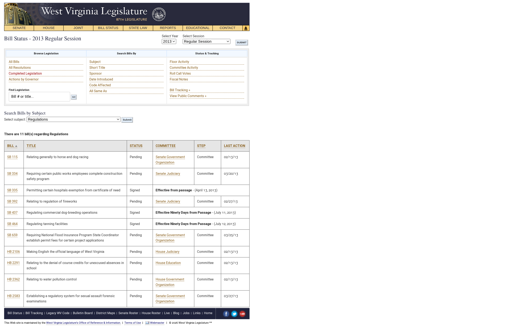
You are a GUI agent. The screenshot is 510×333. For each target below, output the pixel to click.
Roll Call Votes (180, 73)
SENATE (19, 28)
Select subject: (15, 119)
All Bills (14, 62)
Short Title (97, 68)
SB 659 (12, 235)
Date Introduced (101, 79)
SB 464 (12, 224)
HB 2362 (13, 279)
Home (208, 313)
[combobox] (39, 96)
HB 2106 (13, 252)
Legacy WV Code (57, 313)
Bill (10, 146)
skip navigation (161, 4)
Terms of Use (132, 322)
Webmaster (157, 322)
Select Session (193, 36)
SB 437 (12, 213)
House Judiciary (167, 252)
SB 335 (12, 190)
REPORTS (168, 28)
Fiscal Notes (179, 79)
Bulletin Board (83, 313)
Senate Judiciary (168, 174)
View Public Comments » (188, 96)
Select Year (170, 36)
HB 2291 (13, 263)
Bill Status (15, 313)
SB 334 (12, 174)
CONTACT (227, 28)
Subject (95, 62)
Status (136, 146)
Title (31, 146)
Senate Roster (128, 313)
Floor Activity (179, 62)
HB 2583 (13, 296)
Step (201, 146)
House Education (168, 263)
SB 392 (12, 201)
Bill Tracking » (180, 90)
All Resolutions (20, 68)
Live (167, 313)
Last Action (234, 146)
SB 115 (12, 157)
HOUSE (49, 28)
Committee (166, 146)
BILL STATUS (108, 28)
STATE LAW (138, 28)
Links (197, 313)
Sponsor (95, 73)
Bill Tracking (34, 313)
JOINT (78, 28)
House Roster (151, 313)
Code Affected (100, 85)
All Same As (98, 91)
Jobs (186, 313)
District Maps (105, 313)
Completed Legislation (25, 73)
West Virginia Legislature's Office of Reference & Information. (83, 322)
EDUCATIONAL (197, 28)
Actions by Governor (24, 79)
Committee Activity (184, 68)
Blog (176, 313)
